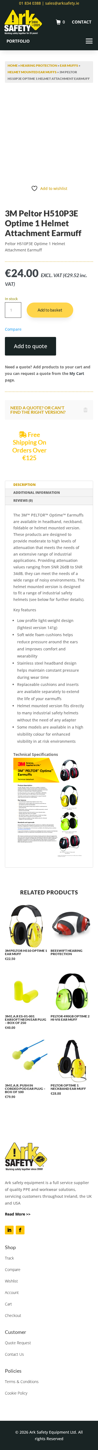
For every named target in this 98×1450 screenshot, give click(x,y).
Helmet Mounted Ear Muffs (32, 72)
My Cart (76, 373)
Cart (8, 1304)
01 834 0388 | (31, 3)
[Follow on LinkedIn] (9, 1230)
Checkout (13, 1315)
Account (12, 1292)
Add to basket (50, 309)
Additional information (36, 492)
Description (24, 484)
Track (9, 1258)
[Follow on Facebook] (20, 1230)
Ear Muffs (69, 65)
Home (13, 65)
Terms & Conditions (22, 1381)
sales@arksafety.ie (61, 3)
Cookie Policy (16, 1393)
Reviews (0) (23, 500)
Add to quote (30, 346)
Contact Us (14, 1354)
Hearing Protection (38, 65)
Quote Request (18, 1342)
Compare (12, 1269)
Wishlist (11, 1281)
